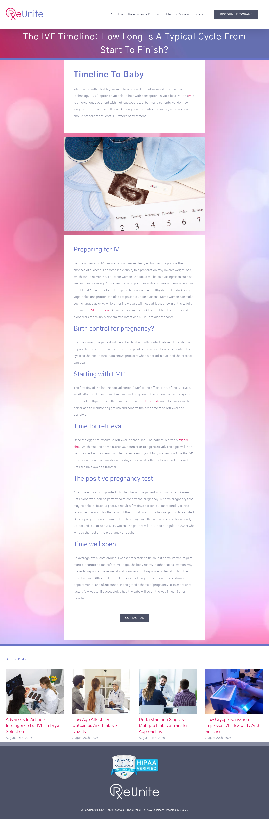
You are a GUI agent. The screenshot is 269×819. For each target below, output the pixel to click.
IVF (190, 95)
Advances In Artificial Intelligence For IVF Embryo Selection (35, 691)
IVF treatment (100, 310)
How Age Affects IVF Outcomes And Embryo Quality (101, 691)
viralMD (184, 810)
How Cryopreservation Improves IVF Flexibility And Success (234, 691)
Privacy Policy (133, 810)
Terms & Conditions (153, 810)
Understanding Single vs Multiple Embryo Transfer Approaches (167, 691)
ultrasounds (151, 401)
